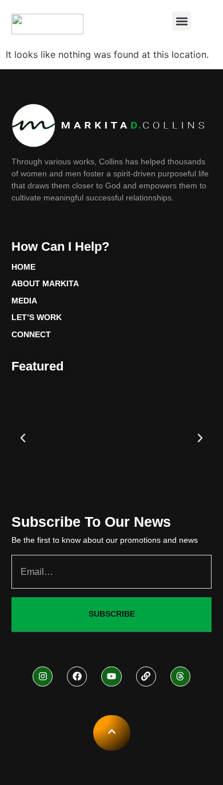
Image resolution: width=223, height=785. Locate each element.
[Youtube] (111, 676)
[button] (181, 20)
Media (24, 300)
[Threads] (180, 676)
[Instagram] (43, 676)
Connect (31, 334)
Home (23, 266)
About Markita (45, 283)
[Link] (146, 676)
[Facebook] (77, 676)
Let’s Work (36, 317)
